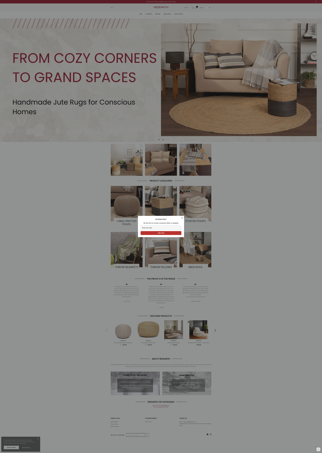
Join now (161, 233)
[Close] (182, 218)
